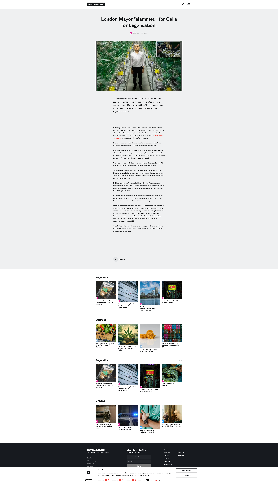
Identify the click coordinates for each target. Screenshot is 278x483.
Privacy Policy (91, 461)
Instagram (181, 455)
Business (167, 453)
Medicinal (167, 461)
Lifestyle (166, 458)
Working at (90, 464)
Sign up (139, 466)
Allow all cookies (186, 470)
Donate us (90, 458)
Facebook (181, 453)
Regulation (102, 277)
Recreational (168, 464)
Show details (154, 480)
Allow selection (186, 475)
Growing (166, 455)
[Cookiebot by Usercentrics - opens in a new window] (88, 480)
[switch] (121, 480)
